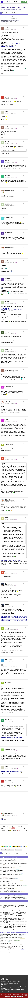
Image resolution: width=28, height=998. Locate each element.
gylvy (6, 386)
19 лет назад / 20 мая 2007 (10, 303)
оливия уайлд (18, 9)
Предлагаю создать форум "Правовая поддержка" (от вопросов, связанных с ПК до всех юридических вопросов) (15, 949)
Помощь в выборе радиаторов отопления (11, 874)
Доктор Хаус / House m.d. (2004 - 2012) (13, 7)
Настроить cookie (16, 989)
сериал (9, 9)
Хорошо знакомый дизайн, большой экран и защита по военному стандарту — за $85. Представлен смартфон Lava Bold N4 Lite (15, 906)
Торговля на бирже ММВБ (7, 867)
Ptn (5, 97)
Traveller (7, 444)
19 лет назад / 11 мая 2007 (10, 219)
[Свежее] (7, 2)
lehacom (6, 719)
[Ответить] (23, 27)
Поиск (21, 987)
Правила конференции (15, 987)
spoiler (3, 828)
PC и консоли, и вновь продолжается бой (10, 866)
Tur (5, 458)
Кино (1, 5)
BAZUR (6, 112)
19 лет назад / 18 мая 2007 (10, 234)
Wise (5, 780)
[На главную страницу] (2, 1)
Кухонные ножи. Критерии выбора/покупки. (11, 880)
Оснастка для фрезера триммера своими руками (13, 897)
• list (16, 828)
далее (17, 12)
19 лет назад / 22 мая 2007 (10, 333)
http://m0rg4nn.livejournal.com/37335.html (11, 560)
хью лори (13, 9)
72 (12, 12)
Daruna (6, 232)
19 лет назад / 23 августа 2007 (11, 721)
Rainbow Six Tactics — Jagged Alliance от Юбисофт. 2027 (14, 898)
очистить (18, 830)
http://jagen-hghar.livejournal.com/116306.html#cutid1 (11, 308)
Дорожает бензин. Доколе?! (8, 862)
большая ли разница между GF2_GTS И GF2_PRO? (11, 934)
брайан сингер (5, 9)
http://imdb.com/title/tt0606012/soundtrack (11, 737)
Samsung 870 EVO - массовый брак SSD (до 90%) (12, 891)
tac (5, 628)
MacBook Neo (5, 881)
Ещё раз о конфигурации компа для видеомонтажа (13, 885)
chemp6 (6, 217)
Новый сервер (5, 941)
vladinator (7, 749)
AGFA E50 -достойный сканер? (8, 940)
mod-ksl (13, 18)
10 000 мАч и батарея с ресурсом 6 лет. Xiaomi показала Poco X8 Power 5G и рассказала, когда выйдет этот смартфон (15, 925)
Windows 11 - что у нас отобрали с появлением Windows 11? (14, 876)
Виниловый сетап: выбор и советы (9, 869)
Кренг (6, 160)
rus (8, 830)
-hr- (6, 830)
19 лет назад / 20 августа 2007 (11, 629)
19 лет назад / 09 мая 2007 (10, 29)
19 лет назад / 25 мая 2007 (10, 351)
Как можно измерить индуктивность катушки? (11, 938)
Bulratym (7, 332)
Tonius (6, 349)
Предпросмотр (18, 849)
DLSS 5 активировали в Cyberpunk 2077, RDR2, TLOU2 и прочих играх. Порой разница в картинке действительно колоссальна (15, 916)
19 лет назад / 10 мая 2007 (10, 177)
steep (6, 518)
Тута (2, 819)
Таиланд (4, 887)
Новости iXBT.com (4, 901)
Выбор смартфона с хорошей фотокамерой (11, 859)
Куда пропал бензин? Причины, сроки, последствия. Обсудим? (15, 863)
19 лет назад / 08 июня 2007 (10, 421)
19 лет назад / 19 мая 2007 (10, 249)
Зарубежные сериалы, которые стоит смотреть (12, 873)
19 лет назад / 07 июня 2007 (10, 388)
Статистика (3, 988)
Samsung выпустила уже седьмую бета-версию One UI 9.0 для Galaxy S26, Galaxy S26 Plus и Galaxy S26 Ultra (14, 930)
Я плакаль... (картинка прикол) (8, 888)
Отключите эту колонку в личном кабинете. (9, 952)
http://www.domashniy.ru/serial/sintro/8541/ (12, 771)
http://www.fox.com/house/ (8, 46)
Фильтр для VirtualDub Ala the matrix (11, 895)
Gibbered (7, 190)
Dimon (6, 659)
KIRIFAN (6, 142)
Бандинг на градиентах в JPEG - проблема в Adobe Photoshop (14, 883)
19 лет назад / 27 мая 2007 (10, 371)
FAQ (25, 987)
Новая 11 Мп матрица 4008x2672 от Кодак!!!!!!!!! (11, 944)
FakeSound (7, 28)
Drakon (6, 175)
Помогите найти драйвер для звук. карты (10, 935)
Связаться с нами (5, 987)
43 (16, 18)
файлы (14, 830)
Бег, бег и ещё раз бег (7, 890)
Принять (13, 996)
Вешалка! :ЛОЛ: (5, 943)
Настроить (20, 996)
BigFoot (6, 584)
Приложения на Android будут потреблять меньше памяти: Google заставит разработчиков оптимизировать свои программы (14, 919)
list (19, 828)
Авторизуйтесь (4, 849)
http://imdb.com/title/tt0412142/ (12, 43)
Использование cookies (6, 989)
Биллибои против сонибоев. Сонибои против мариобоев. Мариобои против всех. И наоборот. (14, 871)
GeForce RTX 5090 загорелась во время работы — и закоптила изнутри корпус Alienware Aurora (14, 927)
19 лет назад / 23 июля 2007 (10, 519)
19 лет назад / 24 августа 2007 (11, 750)
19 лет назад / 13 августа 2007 (11, 606)
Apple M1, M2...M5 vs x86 (7, 860)
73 (14, 12)
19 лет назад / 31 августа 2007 (11, 782)
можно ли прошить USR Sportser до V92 (10, 937)
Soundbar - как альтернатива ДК (9, 878)
